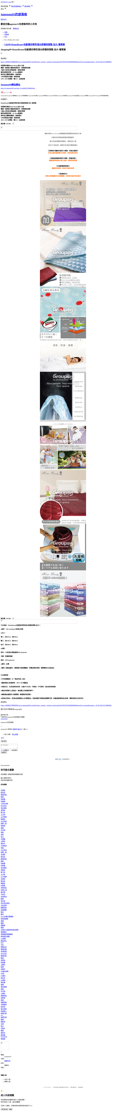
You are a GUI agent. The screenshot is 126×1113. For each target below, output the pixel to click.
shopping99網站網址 (10, 84)
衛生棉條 (4, 1009)
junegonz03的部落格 (14, 14)
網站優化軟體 (5, 936)
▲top (2, 737)
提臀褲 (3, 1039)
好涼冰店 (4, 806)
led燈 (2, 973)
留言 (19, 729)
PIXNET (49, 1087)
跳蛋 (2, 1000)
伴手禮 (3, 830)
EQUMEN (4, 1037)
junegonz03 (4, 719)
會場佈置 (4, 951)
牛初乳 (3, 894)
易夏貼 (3, 810)
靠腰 (2, 921)
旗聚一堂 (4, 823)
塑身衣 (3, 1033)
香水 (2, 1026)
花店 (2, 945)
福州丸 (3, 843)
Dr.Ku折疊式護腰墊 (7, 916)
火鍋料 (3, 841)
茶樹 (2, 1024)
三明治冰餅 (4, 803)
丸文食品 (4, 821)
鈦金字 (3, 978)
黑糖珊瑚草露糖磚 (7, 934)
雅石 (2, 912)
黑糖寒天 (4, 932)
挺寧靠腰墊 (4, 919)
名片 (5, 36)
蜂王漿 (3, 892)
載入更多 (3, 741)
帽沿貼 (3, 792)
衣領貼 (3, 790)
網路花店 (4, 947)
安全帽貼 (4, 808)
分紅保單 (4, 905)
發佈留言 (3, 752)
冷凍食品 (4, 845)
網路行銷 (4, 1013)
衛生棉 (3, 1007)
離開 (10, 1109)
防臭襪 (3, 801)
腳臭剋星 (4, 795)
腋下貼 (3, 812)
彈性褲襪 (4, 987)
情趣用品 (4, 995)
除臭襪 (3, 799)
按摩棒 (3, 998)
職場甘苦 (16, 28)
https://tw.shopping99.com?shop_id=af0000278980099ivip (18, 88)
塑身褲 (3, 1035)
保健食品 (4, 888)
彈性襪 (3, 982)
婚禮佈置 (4, 949)
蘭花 (2, 914)
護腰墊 (3, 925)
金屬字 (3, 969)
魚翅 (2, 848)
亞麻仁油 (4, 890)
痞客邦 (15, 729)
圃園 (2, 1030)
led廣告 (3, 976)
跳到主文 (4, 19)
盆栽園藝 (4, 910)
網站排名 (4, 941)
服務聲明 (80, 1087)
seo (2, 1015)
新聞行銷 (4, 1017)
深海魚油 (4, 896)
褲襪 (2, 984)
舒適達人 (4, 1011)
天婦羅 (3, 839)
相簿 (5, 32)
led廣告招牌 (4, 971)
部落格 (6, 34)
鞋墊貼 (3, 819)
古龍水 (3, 1028)
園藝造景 (4, 907)
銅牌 (2, 967)
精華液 (3, 1021)
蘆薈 (2, 1019)
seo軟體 (3, 938)
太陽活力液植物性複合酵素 (9, 930)
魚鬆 (2, 832)
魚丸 (2, 837)
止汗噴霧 (4, 817)
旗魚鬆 (3, 826)
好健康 (3, 885)
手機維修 (4, 1004)
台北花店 (4, 953)
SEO (2, 942)
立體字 (3, 964)
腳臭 (2, 797)
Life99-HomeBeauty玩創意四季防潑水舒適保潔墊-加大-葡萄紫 (34, 44)
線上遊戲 (15, 734)
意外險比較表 (5, 903)
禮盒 (2, 828)
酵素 (2, 899)
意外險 (3, 901)
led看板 (3, 980)
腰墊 (2, 923)
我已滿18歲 (4, 1109)
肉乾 (2, 834)
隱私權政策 (73, 1087)
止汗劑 (3, 814)
